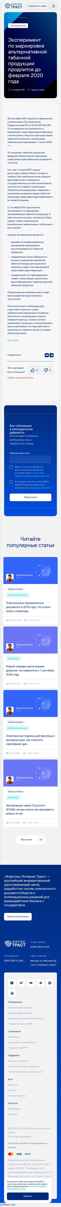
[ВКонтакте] (47, 355)
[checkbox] (11, 467)
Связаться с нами (37, 6)
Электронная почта (20, 453)
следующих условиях (39, 488)
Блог (10, 18)
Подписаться (30, 497)
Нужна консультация (18, 916)
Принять (27, 1196)
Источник (12, 340)
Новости (22, 18)
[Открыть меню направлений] (53, 6)
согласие (24, 467)
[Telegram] (51, 355)
